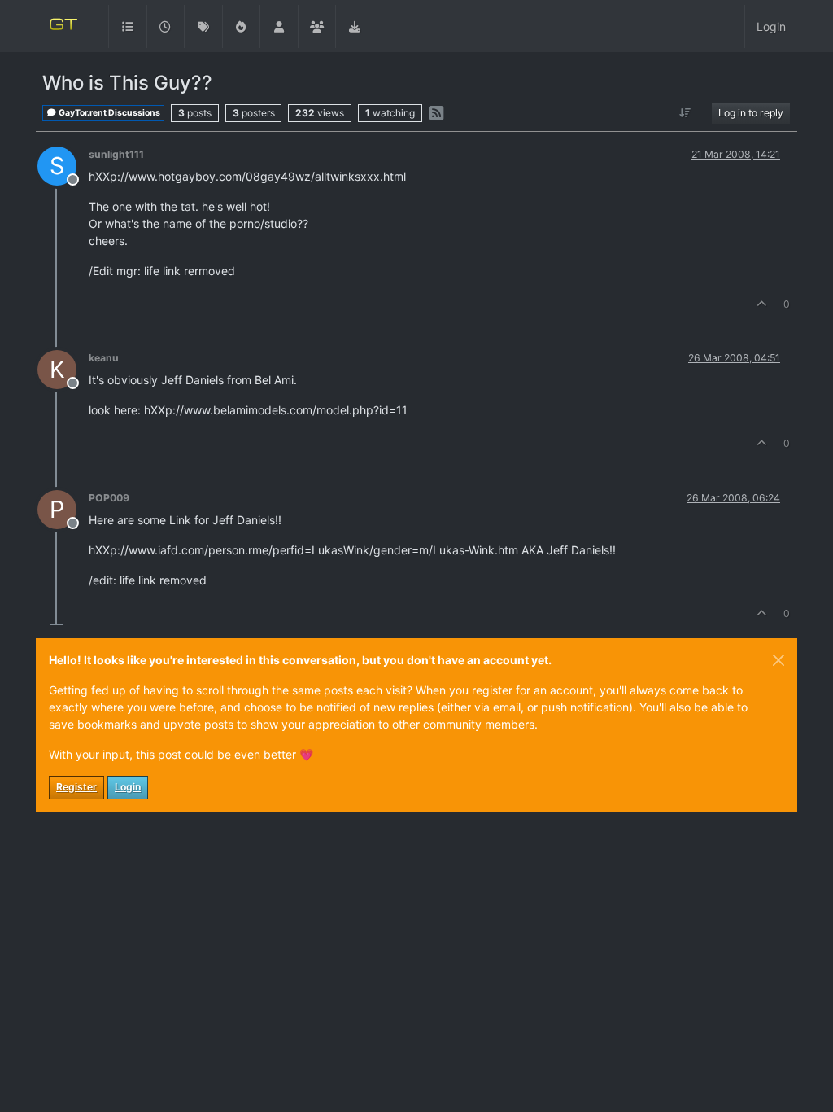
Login (128, 787)
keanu (104, 358)
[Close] (778, 660)
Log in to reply (750, 113)
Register (76, 787)
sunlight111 (116, 154)
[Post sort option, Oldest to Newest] (685, 113)
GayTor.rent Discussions (108, 112)
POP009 (109, 498)
